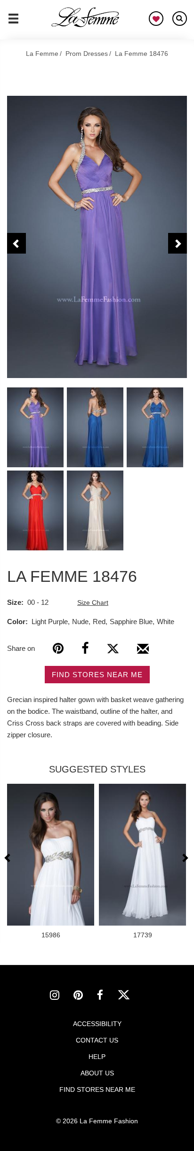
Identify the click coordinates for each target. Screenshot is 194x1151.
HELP (97, 1056)
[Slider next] (184, 857)
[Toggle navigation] (13, 22)
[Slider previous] (8, 857)
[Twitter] (113, 648)
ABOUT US (97, 1073)
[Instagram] (61, 996)
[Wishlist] (156, 18)
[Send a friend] (143, 652)
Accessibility (97, 1023)
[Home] (85, 17)
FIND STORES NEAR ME (97, 675)
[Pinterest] (58, 648)
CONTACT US (97, 1040)
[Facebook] (85, 648)
